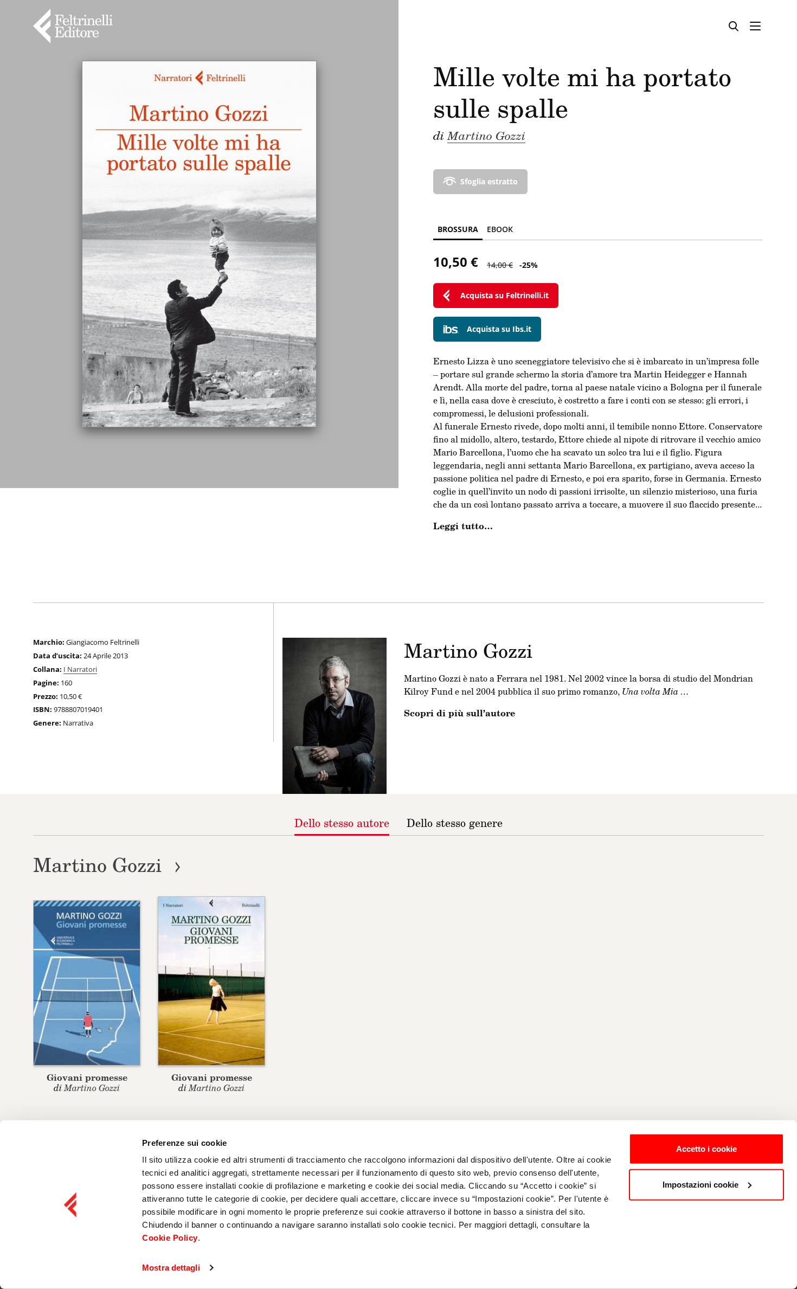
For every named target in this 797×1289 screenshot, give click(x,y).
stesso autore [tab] (341, 823)
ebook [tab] (500, 229)
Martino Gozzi (486, 135)
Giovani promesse (87, 1077)
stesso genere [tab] (455, 823)
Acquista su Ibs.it (499, 329)
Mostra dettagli (171, 1267)
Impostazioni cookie (700, 1184)
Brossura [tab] (458, 229)
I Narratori (80, 669)
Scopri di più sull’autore (459, 713)
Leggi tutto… (463, 526)
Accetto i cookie (706, 1148)
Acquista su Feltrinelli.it (504, 295)
